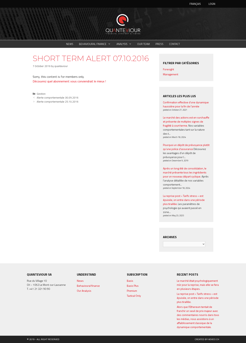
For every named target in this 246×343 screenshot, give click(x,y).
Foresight (168, 69)
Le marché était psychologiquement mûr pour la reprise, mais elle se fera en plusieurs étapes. (198, 285)
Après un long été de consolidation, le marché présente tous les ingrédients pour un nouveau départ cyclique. (184, 172)
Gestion (41, 94)
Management (170, 74)
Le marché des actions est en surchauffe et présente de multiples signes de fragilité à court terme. (186, 121)
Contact (174, 44)
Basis (130, 281)
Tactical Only (134, 296)
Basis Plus (133, 286)
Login (212, 4)
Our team (143, 44)
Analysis (121, 44)
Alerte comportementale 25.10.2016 (57, 102)
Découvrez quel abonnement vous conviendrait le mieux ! (69, 81)
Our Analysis (84, 291)
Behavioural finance (92, 44)
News (69, 44)
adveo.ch (213, 339)
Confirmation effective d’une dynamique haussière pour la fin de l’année (186, 104)
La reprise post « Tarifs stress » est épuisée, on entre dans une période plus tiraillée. (184, 200)
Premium (132, 291)
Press (159, 44)
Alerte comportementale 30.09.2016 (57, 97)
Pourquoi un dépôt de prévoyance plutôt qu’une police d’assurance (186, 147)
